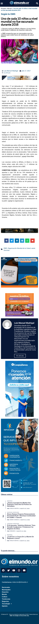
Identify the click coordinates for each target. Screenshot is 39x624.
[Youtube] (13, 570)
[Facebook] (3, 570)
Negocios (5, 601)
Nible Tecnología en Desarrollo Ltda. (19, 615)
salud (33, 248)
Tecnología (6, 603)
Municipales (6, 589)
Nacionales (6, 587)
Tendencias (6, 599)
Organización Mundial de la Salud (19, 248)
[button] (2, 3)
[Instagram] (19, 570)
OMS (5, 248)
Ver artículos (20, 356)
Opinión (5, 606)
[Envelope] (24, 570)
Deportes (5, 592)
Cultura (4, 596)
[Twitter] (8, 570)
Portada (3, 8)
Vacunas (6, 250)
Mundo (9, 8)
